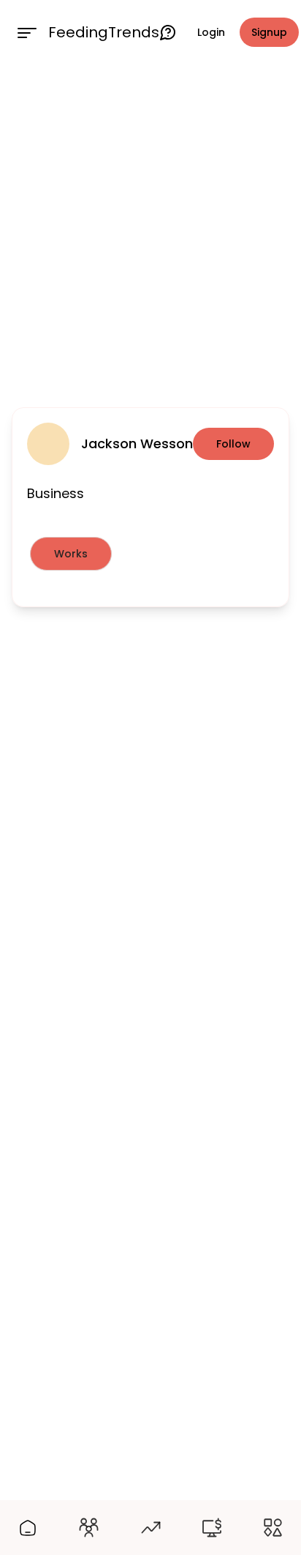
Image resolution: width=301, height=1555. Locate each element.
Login (211, 32)
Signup (269, 32)
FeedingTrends (103, 32)
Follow (233, 444)
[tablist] (150, 553)
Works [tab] (71, 553)
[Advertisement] (150, 233)
